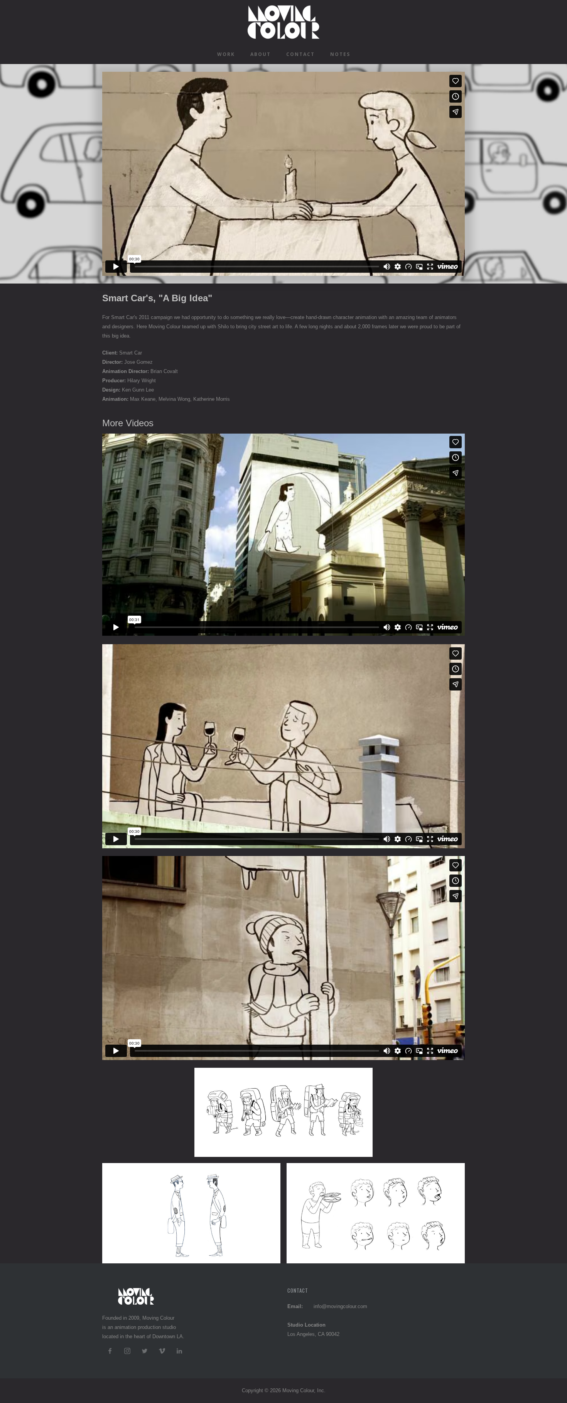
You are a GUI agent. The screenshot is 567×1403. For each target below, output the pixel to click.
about (260, 54)
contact (300, 54)
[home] (283, 22)
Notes (340, 54)
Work (226, 54)
